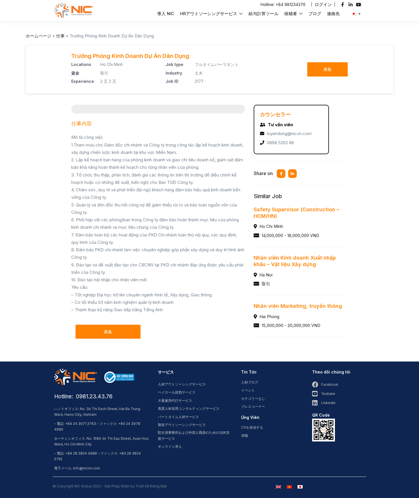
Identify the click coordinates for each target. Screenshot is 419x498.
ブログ (314, 13)
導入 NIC (165, 13)
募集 (327, 69)
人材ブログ (249, 382)
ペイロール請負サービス (177, 392)
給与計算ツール (263, 13)
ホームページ (38, 36)
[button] (323, 4)
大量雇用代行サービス (175, 400)
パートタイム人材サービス (178, 417)
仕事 (60, 36)
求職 (244, 435)
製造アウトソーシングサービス (182, 425)
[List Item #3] (359, 4)
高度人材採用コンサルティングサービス (188, 408)
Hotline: (268, 4)
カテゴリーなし (253, 398)
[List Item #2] (351, 4)
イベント (248, 390)
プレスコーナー (253, 406)
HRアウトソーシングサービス (209, 13)
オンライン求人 (170, 446)
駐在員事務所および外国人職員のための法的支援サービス (194, 435)
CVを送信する (252, 427)
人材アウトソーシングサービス (182, 384)
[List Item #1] (343, 4)
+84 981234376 (291, 4)
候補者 (291, 13)
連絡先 (333, 13)
